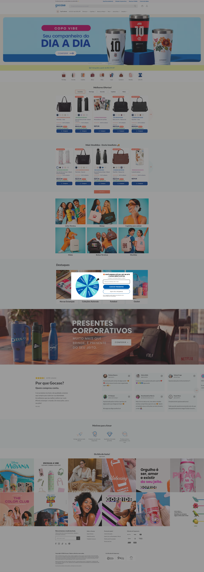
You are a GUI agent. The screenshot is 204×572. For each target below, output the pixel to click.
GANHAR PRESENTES (116, 287)
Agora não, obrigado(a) (116, 291)
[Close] (131, 274)
